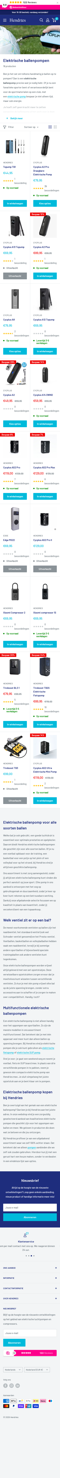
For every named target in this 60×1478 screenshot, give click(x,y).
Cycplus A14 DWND (43, 394)
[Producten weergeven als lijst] (55, 126)
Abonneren (30, 1217)
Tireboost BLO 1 (11, 687)
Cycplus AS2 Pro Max (44, 467)
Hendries (8, 162)
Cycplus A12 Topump (43, 319)
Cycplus (37, 162)
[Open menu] (4, 20)
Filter (11, 126)
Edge (5, 535)
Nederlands (10, 1369)
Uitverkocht (15, 275)
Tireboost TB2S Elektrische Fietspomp (41, 691)
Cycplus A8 (9, 319)
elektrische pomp (17, 96)
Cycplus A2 (9, 394)
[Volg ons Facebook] (5, 1385)
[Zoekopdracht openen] (41, 20)
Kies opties (45, 203)
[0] (54, 20)
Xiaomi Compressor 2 (14, 612)
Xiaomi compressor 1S (44, 612)
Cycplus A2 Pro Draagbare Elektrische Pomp (42, 170)
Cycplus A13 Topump (13, 247)
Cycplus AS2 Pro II (42, 540)
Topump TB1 (9, 166)
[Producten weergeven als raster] (50, 126)
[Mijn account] (47, 20)
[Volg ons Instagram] (11, 1385)
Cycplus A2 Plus (41, 247)
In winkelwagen (15, 203)
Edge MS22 (9, 540)
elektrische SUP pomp (28, 1052)
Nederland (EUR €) (34, 1369)
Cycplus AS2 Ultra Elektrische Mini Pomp (45, 770)
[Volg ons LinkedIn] (17, 1385)
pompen (32, 1147)
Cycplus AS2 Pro (11, 467)
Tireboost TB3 (10, 768)
